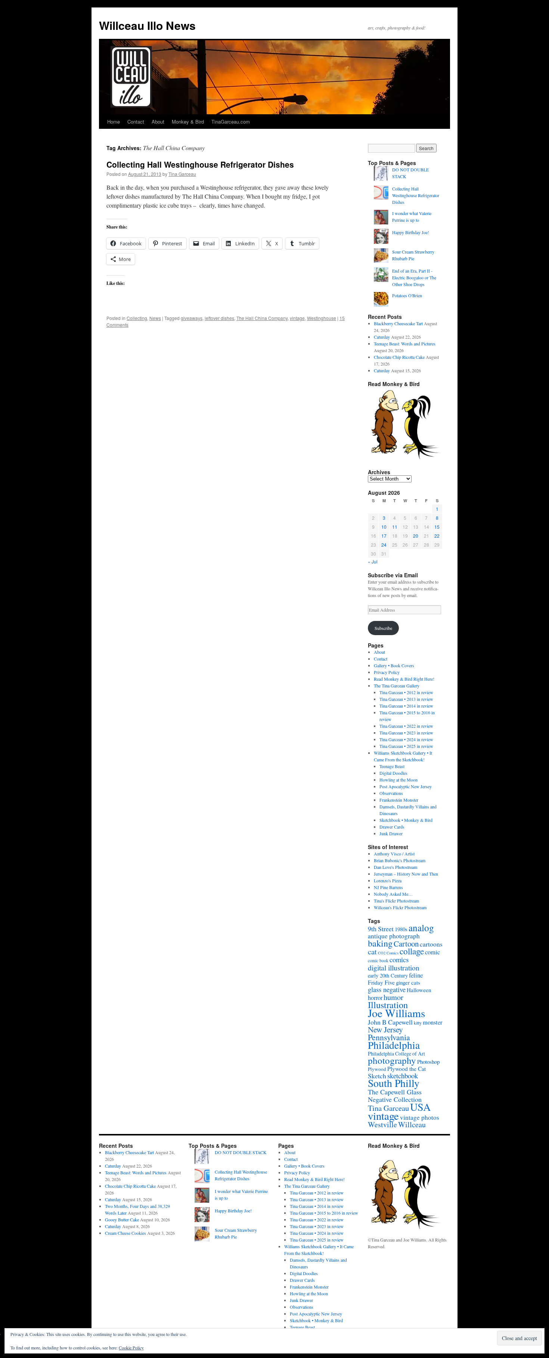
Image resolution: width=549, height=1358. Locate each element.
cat (372, 951)
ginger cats (408, 982)
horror (375, 998)
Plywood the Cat (406, 1068)
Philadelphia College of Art (396, 1053)
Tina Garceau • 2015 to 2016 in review (324, 1213)
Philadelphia (394, 1045)
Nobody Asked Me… (393, 894)
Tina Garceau (182, 174)
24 (384, 544)
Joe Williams (396, 1013)
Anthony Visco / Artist (394, 854)
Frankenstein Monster (398, 800)
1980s (401, 929)
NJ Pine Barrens (388, 887)
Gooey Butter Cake (122, 1219)
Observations (391, 793)
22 (437, 535)
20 (415, 535)
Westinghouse (321, 318)
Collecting (137, 318)
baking (380, 943)
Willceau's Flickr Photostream (400, 907)
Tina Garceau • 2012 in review (406, 692)
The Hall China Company (262, 318)
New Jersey (385, 1029)
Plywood (377, 1069)
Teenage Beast (391, 766)
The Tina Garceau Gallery (396, 686)
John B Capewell (390, 1021)
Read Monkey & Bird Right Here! (404, 679)
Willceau (412, 1124)
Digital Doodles (393, 773)
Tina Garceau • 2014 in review (406, 706)
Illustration (388, 1004)
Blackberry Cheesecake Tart (398, 323)
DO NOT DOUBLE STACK (241, 1152)
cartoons (431, 944)
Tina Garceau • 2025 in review (406, 746)
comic (432, 952)
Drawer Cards (391, 827)
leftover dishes (219, 318)
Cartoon (406, 943)
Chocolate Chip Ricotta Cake (399, 357)
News (155, 318)
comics (399, 959)
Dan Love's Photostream (395, 867)
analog (421, 927)
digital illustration (393, 967)
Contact (135, 121)
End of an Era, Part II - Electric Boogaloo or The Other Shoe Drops (414, 277)
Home (113, 121)
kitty (418, 1023)
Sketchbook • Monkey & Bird (405, 820)
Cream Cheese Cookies (125, 1233)
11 (394, 526)
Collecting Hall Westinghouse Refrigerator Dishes (200, 164)
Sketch (377, 1075)
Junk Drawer (391, 833)
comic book (378, 960)
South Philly (393, 1083)
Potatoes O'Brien (407, 295)
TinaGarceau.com (230, 121)
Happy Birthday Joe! (410, 232)
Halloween (419, 990)
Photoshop (428, 1061)
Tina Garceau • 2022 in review (406, 726)
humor (393, 997)
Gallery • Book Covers (394, 665)
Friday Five (381, 982)
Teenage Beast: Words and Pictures (404, 344)
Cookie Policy (131, 1348)
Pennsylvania (389, 1037)
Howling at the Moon (398, 780)
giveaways (191, 318)
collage (412, 951)
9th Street (381, 928)
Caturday (382, 337)
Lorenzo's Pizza (387, 880)
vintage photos (419, 1117)
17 (384, 535)
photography (392, 1060)
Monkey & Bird (188, 121)
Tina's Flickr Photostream (396, 901)
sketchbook (402, 1075)
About (158, 121)
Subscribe (383, 628)
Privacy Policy (387, 672)
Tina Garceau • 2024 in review (406, 739)
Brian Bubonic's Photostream (399, 860)
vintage (297, 318)
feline (416, 975)
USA (420, 1107)
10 (384, 526)
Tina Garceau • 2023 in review (406, 733)
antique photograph (394, 936)
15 (437, 526)
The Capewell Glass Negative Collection (395, 1095)
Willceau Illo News (147, 25)
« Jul (373, 561)
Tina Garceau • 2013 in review (406, 699)
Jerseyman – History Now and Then (406, 874)
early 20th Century (388, 975)
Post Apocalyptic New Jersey (405, 786)
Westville (382, 1124)
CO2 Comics (388, 952)
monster (432, 1022)
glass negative (387, 989)
